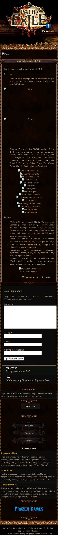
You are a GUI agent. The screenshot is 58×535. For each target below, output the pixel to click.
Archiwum (29, 426)
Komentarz (9, 304)
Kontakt (29, 441)
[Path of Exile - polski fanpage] (48, 26)
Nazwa (8, 332)
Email (7, 341)
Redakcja (29, 433)
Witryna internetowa (14, 349)
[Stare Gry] (29, 508)
